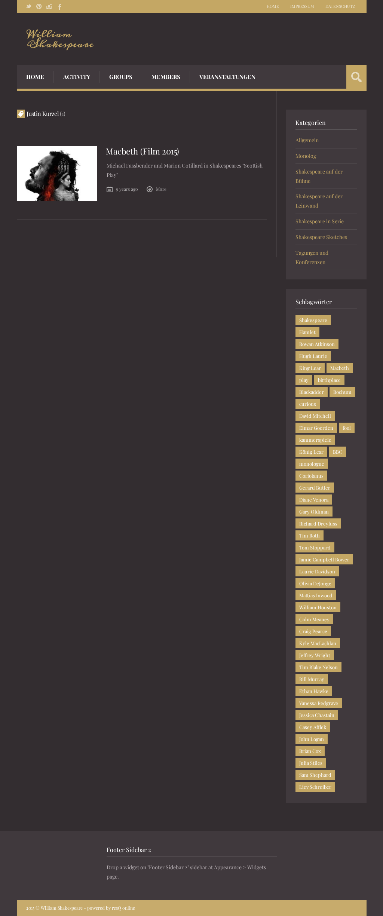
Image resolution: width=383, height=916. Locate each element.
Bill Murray (311, 679)
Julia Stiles (310, 763)
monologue (311, 463)
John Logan (311, 739)
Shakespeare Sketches (321, 237)
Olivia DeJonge (315, 583)
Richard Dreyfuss (318, 523)
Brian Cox (310, 751)
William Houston (318, 607)
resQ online (123, 908)
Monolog (305, 155)
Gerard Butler (314, 487)
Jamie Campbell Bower (324, 559)
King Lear (310, 368)
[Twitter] (29, 6)
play (304, 380)
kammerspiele (315, 439)
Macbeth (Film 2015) (142, 151)
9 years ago (127, 189)
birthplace (329, 380)
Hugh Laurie (313, 356)
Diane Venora (313, 499)
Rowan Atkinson (317, 344)
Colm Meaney (314, 619)
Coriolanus (311, 475)
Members (165, 76)
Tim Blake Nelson (318, 667)
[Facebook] (59, 6)
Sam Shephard (315, 775)
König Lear (311, 451)
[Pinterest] (39, 6)
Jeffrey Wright (314, 655)
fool (347, 428)
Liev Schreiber (315, 787)
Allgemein (307, 140)
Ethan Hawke (313, 691)
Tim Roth (309, 535)
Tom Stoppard (315, 547)
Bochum (342, 392)
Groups (120, 76)
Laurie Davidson (317, 571)
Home (273, 6)
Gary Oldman (314, 511)
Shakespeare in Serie (319, 221)
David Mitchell (315, 416)
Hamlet (307, 332)
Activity (76, 76)
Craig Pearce (313, 631)
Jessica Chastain (316, 715)
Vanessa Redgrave (318, 703)
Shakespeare (313, 320)
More (161, 189)
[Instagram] (49, 6)
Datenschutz (340, 6)
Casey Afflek (312, 727)
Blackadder (311, 392)
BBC (337, 451)
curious (307, 404)
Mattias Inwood (316, 595)
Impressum (302, 6)
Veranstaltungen (227, 76)
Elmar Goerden (316, 428)
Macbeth (339, 368)
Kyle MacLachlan (317, 643)
